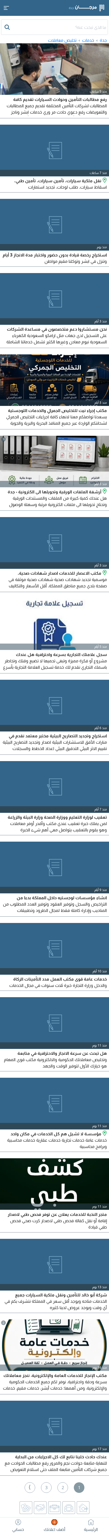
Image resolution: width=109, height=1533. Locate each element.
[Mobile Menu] (6, 8)
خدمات (88, 40)
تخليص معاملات (62, 40)
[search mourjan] (7, 27)
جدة (103, 40)
